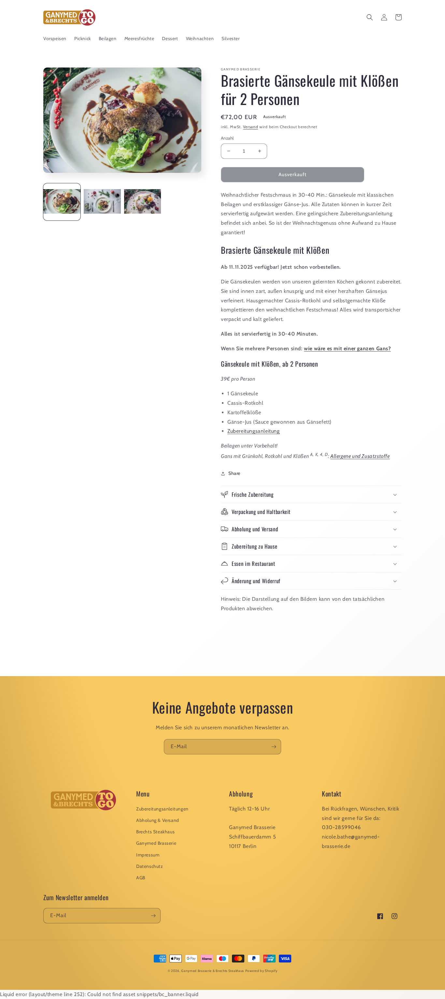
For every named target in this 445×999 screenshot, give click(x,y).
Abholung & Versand (157, 820)
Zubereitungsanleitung (253, 431)
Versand (250, 126)
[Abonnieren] (273, 746)
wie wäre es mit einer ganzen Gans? (347, 348)
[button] (370, 17)
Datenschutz (149, 866)
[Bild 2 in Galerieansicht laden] (102, 201)
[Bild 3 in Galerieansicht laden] (142, 201)
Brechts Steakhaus (155, 832)
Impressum (147, 855)
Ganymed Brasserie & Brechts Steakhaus (212, 971)
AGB (140, 878)
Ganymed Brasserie (156, 843)
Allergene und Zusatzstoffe (360, 456)
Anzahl (227, 138)
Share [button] (234, 473)
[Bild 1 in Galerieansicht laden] (61, 201)
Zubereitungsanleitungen (162, 809)
